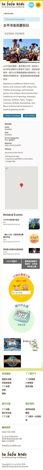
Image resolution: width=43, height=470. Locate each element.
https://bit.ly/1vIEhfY (13, 145)
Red (6, 140)
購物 (4, 393)
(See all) (17, 224)
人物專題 (29, 382)
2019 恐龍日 (11, 261)
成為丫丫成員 (21, 281)
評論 (4, 389)
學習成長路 (6, 382)
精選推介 (12, 140)
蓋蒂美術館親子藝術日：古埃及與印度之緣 (31, 264)
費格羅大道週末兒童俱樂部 (13, 249)
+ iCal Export (29, 116)
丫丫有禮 (6, 386)
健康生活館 (6, 379)
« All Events (8, 13)
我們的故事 (30, 409)
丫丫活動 (6, 409)
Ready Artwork (22, 466)
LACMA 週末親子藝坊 (11, 219)
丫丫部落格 (30, 379)
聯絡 (27, 412)
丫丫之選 (6, 416)
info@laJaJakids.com (11, 445)
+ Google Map (10, 161)
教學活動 (29, 386)
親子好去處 (6, 412)
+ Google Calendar (12, 116)
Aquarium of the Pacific (14, 152)
